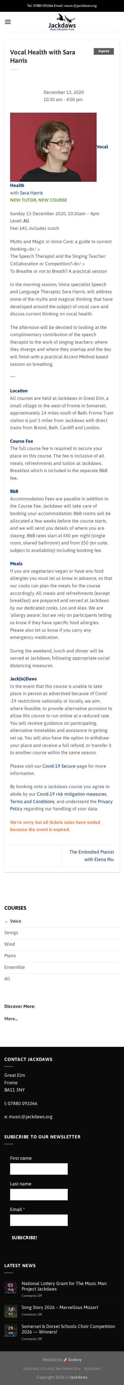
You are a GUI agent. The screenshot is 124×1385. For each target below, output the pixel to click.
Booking (92, 1369)
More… (11, 1018)
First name (21, 1158)
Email (17, 1209)
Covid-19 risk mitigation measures (71, 793)
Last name (20, 1183)
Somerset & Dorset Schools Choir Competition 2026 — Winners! (68, 1329)
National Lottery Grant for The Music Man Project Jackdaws (64, 1286)
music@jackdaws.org (30, 1116)
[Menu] (7, 22)
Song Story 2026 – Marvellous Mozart (60, 1307)
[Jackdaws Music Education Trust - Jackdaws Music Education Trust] (62, 22)
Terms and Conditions (32, 801)
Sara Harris (31, 192)
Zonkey (74, 1359)
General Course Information (52, 1369)
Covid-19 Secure (59, 766)
